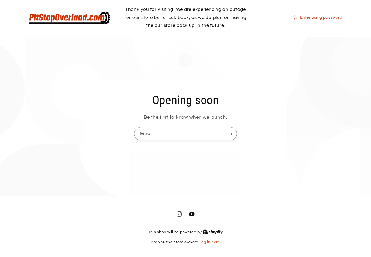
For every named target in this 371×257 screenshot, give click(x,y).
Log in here (209, 242)
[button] (317, 17)
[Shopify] (213, 232)
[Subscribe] (230, 134)
